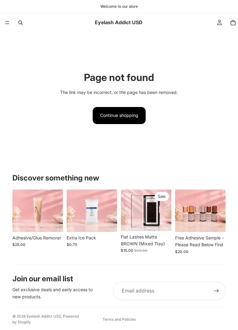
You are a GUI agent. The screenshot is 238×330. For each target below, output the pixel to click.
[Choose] (53, 222)
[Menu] (7, 23)
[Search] (20, 22)
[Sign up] (216, 290)
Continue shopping (119, 115)
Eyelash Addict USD (44, 316)
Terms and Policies (119, 319)
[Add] (107, 222)
